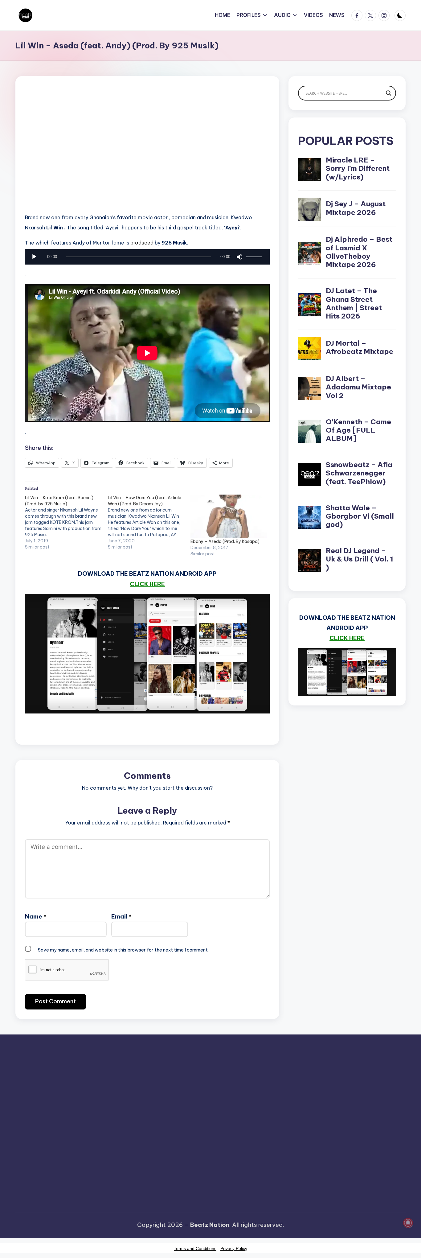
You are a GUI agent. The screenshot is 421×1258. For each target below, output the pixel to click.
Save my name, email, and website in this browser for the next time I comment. (123, 950)
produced (141, 243)
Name (36, 916)
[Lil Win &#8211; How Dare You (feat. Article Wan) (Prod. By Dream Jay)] (149, 522)
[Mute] (239, 257)
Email (121, 916)
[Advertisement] (147, 154)
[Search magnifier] (388, 93)
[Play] (34, 257)
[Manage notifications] (408, 1223)
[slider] (255, 257)
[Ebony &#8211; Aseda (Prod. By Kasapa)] (228, 516)
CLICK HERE (147, 584)
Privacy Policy (233, 1248)
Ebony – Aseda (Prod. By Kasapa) (225, 541)
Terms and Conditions (195, 1248)
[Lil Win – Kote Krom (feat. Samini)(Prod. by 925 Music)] (66, 522)
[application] (147, 258)
